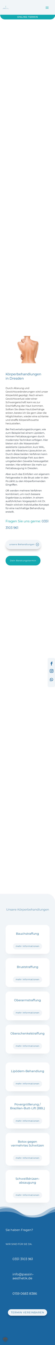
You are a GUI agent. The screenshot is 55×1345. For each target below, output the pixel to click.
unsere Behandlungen (22, 544)
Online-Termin (27, 17)
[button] (5, 1339)
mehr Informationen (27, 946)
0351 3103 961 (22, 1259)
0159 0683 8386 (24, 1294)
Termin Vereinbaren (27, 1312)
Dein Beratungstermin (23, 560)
